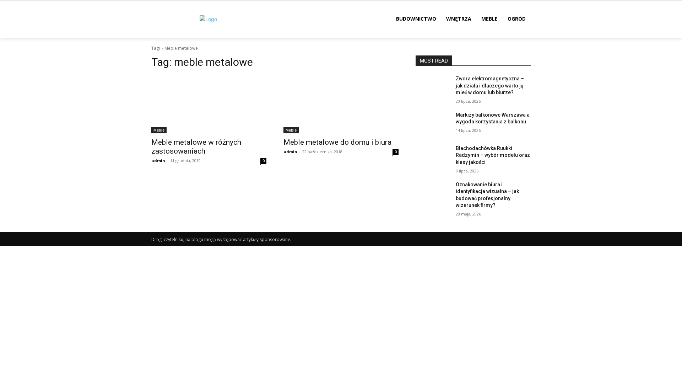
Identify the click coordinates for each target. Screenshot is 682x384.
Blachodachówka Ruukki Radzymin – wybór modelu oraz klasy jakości (493, 155)
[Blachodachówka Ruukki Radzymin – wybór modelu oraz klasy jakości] (433, 157)
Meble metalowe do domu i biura (337, 142)
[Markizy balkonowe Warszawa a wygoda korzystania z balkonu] (433, 124)
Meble (158, 130)
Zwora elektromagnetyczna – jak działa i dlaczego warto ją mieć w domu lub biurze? (490, 85)
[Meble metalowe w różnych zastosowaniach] (208, 104)
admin (158, 160)
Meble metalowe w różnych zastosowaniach (196, 146)
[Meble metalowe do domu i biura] (341, 104)
